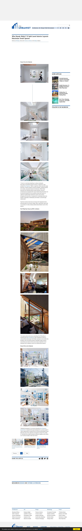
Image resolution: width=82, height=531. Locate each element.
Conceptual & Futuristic (51, 512)
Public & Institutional (16, 518)
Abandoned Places (15, 512)
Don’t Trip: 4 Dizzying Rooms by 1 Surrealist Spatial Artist (64, 100)
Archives (35, 526)
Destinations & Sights (63, 517)
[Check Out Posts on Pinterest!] (63, 28)
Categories (44, 526)
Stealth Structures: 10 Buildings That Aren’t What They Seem (64, 87)
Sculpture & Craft (27, 517)
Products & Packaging (39, 518)
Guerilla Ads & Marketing (40, 517)
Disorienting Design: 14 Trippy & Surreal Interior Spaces (41, 447)
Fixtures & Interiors (28, 40)
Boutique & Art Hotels (63, 513)
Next (27, 453)
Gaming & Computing (51, 515)
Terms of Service (53, 526)
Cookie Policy (67, 526)
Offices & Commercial (16, 517)
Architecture (35, 27)
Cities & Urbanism (15, 513)
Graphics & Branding (39, 515)
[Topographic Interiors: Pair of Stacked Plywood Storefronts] (30, 442)
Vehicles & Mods (50, 517)
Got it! (76, 529)
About (28, 526)
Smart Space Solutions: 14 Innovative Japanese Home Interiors (17, 447)
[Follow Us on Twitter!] (60, 28)
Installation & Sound (27, 513)
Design (42, 27)
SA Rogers (18, 40)
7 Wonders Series (62, 512)
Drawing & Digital (27, 512)
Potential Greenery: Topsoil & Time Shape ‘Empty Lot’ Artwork (64, 80)
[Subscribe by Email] (68, 28)
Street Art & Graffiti (27, 518)
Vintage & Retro (50, 518)
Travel (60, 509)
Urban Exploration (62, 518)
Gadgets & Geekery (51, 513)
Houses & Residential (16, 515)
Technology (49, 509)
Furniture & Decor (38, 513)
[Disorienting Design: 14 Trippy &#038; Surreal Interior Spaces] (42, 442)
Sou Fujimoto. (27, 186)
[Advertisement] (41, 10)
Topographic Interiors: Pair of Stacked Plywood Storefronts (29, 446)
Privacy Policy (60, 526)
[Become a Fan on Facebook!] (58, 28)
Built (46, 27)
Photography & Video (28, 515)
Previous (15, 453)
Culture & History (62, 515)
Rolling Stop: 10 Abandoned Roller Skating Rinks (63, 93)
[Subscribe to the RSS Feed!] (65, 28)
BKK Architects (30, 337)
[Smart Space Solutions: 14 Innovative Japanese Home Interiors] (17, 442)
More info (40, 529)
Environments (51, 27)
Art (39, 27)
